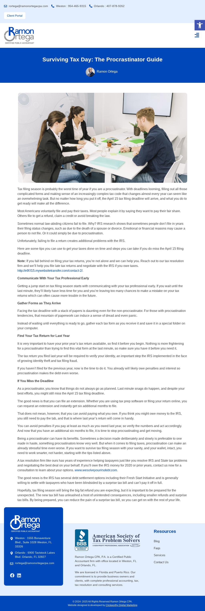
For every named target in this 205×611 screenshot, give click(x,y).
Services (159, 555)
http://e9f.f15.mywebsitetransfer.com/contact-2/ (49, 270)
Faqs (157, 548)
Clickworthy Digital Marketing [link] (121, 605)
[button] (200, 25)
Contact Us (161, 562)
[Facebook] (12, 575)
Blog (157, 541)
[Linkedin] (19, 575)
